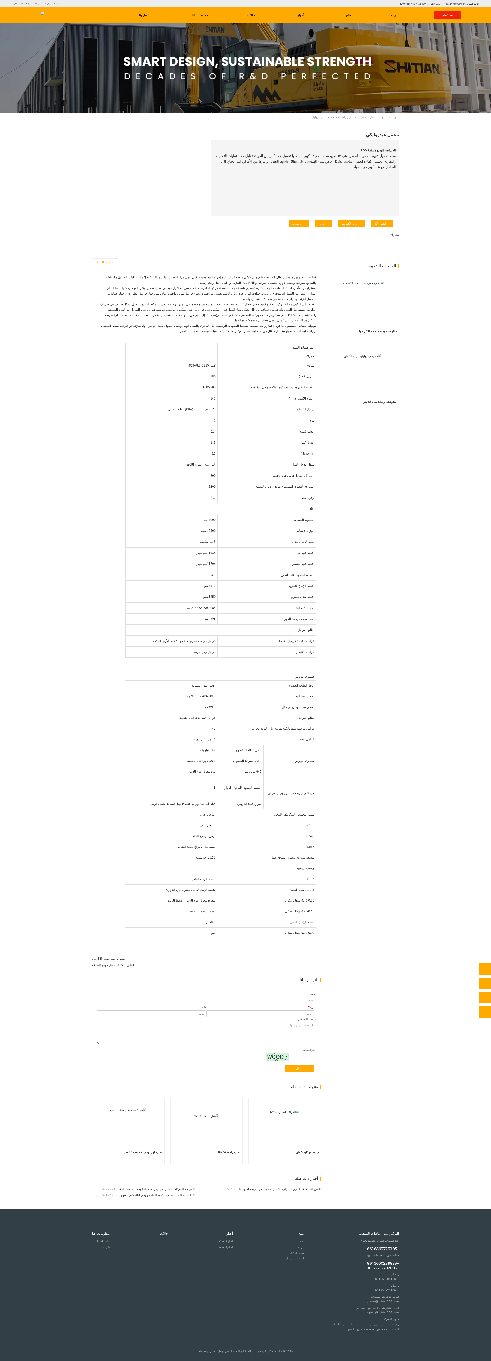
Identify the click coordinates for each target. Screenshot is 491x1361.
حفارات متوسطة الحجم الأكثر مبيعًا (377, 331)
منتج (384, 117)
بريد (312, 1007)
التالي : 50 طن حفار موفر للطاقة (113, 965)
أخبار (229, 1233)
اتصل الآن (380, 223)
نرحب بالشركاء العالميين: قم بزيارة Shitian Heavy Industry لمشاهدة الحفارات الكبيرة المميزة (154, 1189)
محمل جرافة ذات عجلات (342, 117)
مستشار (447, 15)
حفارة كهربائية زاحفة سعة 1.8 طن (143, 1152)
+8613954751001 (387, 1290)
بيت (393, 15)
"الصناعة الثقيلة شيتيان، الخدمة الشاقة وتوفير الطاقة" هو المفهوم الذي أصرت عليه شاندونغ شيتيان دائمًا (154, 1195)
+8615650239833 (383, 1263)
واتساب (296, 223)
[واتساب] (485, 969)
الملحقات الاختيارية (294, 1258)
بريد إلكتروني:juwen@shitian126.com (420, 3)
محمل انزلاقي (369, 117)
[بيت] (28, 15)
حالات (251, 15)
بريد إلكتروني (349, 223)
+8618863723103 (383, 1248)
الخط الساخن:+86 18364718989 (462, 3)
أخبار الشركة (226, 1241)
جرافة (301, 1247)
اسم (313, 993)
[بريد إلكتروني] (485, 997)
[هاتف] (485, 983)
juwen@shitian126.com (383, 1301)
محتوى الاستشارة (306, 1019)
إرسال (299, 1068)
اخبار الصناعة (225, 1247)
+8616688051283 (387, 1279)
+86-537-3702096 (383, 1268)
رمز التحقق (309, 1049)
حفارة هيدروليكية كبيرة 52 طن (380, 401)
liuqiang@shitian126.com (382, 1312)
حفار (302, 1241)
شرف (106, 1247)
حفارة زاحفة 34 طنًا (229, 1152)
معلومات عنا (101, 1233)
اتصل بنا (144, 15)
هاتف (321, 223)
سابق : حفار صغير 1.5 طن (108, 958)
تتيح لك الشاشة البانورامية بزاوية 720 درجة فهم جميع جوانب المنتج (280, 1189)
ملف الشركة (102, 1241)
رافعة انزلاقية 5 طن (307, 1152)
